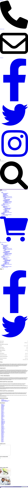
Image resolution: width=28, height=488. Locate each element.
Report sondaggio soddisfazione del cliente (7, 196)
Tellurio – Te (2, 436)
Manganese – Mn (3, 421)
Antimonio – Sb (3, 405)
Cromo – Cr (2, 412)
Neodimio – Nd (3, 423)
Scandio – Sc (2, 432)
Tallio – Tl (2, 435)
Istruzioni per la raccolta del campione (5, 400)
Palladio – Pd (2, 426)
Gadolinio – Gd (2, 415)
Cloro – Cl (2, 411)
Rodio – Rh (2, 430)
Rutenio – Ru (2, 431)
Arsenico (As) (2, 406)
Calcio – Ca (2, 409)
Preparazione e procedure (5, 195)
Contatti (2, 215)
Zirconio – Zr (2, 441)
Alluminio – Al (2, 404)
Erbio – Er (2, 413)
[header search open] (0, 159)
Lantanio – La (2, 419)
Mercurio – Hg (2, 422)
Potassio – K (2, 428)
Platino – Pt (2, 427)
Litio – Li (2, 420)
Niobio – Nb (2, 424)
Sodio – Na (2, 434)
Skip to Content (1, 0)
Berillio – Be (2, 407)
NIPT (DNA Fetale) (3, 213)
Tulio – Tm (2, 438)
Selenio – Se (2, 433)
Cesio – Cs (2, 410)
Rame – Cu (2, 429)
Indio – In (2, 417)
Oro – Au (2, 425)
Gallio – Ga (2, 416)
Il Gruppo (2, 192)
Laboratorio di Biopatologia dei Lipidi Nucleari (8, 197)
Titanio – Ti (2, 437)
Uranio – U (2, 439)
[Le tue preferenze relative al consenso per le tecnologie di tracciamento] (24, 487)
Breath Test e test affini (7, 211)
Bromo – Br (2, 408)
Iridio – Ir (2, 418)
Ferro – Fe (2, 414)
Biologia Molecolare (5, 206)
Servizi (2, 205)
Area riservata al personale (6, 204)
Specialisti (4, 198)
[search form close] (0, 160)
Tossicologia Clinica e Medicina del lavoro (7, 212)
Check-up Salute (3, 256)
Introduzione (2, 399)
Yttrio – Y (2, 440)
